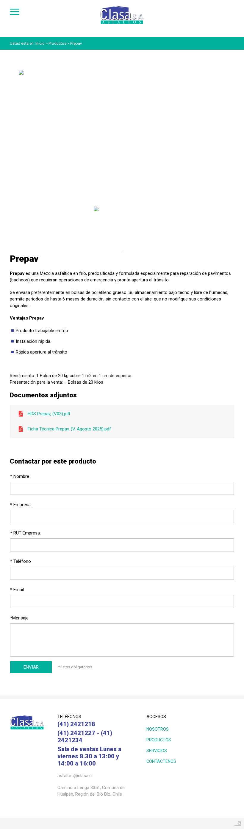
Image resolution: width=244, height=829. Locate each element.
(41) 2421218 (76, 724)
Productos (57, 43)
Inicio (40, 43)
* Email (17, 589)
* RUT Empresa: (25, 533)
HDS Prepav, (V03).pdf (49, 413)
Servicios (156, 750)
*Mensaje (19, 618)
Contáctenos (161, 761)
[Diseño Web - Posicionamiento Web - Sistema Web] (237, 821)
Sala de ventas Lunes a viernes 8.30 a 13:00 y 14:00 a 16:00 (89, 756)
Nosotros (157, 729)
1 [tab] (122, 252)
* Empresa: (21, 504)
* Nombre (19, 476)
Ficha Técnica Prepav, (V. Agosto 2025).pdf (69, 429)
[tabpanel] (122, 224)
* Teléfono (20, 561)
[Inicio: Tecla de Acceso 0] (122, 7)
